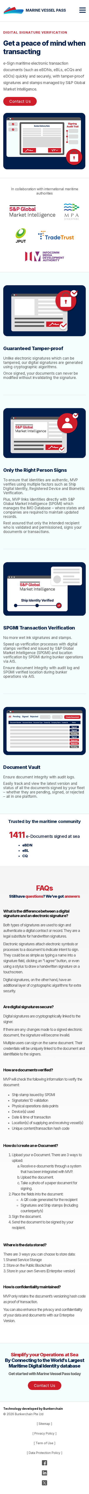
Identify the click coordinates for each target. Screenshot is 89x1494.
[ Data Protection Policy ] (44, 1453)
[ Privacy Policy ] (44, 1433)
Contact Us (20, 101)
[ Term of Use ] (45, 1443)
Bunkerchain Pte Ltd (29, 1414)
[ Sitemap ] (44, 1423)
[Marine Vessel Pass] (14, 10)
